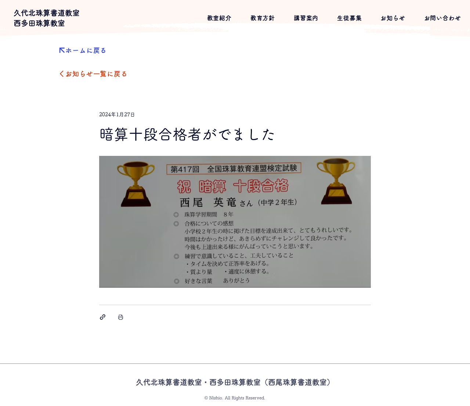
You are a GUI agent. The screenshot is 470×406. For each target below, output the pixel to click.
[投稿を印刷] (120, 317)
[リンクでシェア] (102, 317)
